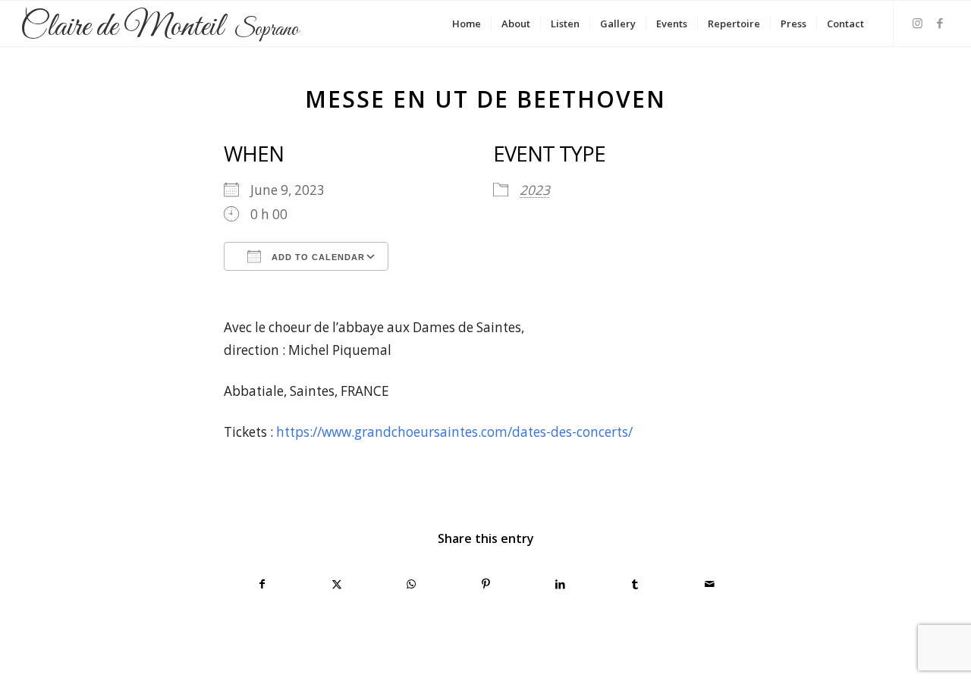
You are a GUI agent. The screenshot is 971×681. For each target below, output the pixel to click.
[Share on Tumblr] (634, 584)
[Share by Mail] (709, 584)
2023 (535, 190)
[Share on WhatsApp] (411, 584)
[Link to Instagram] (917, 22)
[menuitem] (466, 23)
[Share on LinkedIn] (560, 584)
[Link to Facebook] (940, 22)
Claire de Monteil (159, 29)
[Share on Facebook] (262, 584)
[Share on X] (336, 584)
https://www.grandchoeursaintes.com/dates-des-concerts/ (454, 432)
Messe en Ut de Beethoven (485, 99)
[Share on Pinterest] (486, 584)
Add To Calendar (317, 257)
